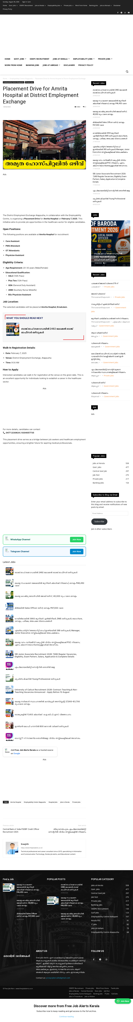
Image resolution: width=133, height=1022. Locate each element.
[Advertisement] (81, 36)
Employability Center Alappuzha (35, 802)
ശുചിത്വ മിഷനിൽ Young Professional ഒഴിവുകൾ (109, 200)
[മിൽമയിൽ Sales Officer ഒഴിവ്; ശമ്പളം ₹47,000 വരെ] (9, 916)
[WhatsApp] (125, 12)
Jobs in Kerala (64, 802)
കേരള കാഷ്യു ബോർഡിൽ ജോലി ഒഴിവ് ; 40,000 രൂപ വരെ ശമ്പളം (110, 112)
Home (5, 78)
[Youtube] (128, 12)
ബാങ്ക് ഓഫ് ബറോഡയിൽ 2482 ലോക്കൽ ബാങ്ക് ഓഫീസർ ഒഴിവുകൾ (110, 91)
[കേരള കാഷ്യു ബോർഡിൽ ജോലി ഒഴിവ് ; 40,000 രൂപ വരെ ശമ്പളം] (9, 903)
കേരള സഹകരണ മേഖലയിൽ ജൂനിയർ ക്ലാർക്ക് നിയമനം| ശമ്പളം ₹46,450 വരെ (110, 102)
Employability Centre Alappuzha (21, 78)
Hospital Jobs (53, 802)
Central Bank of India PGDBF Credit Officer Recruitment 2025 (21, 830)
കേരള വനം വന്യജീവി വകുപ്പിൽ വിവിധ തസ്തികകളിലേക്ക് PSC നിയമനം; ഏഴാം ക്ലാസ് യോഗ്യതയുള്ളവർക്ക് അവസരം (110, 163)
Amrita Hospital (15, 802)
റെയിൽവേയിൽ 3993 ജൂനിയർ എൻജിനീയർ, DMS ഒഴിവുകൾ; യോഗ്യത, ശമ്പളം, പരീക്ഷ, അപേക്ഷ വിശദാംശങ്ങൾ (110, 136)
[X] (38, 112)
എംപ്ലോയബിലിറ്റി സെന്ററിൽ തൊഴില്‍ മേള (111, 191)
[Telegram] (121, 12)
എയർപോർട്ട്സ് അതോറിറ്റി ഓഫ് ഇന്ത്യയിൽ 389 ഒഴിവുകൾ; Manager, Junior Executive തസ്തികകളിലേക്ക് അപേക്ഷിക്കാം (111, 149)
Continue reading (66, 1016)
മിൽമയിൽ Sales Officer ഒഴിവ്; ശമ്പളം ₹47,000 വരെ (108, 123)
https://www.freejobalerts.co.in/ (31, 848)
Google (17, 753)
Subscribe (99, 521)
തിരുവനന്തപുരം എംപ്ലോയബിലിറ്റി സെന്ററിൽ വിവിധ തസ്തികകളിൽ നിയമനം (67, 830)
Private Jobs (29, 82)
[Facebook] (117, 12)
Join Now (76, 539)
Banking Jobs (100, 249)
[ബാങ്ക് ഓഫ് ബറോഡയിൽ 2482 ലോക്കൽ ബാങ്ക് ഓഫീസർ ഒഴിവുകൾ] (110, 243)
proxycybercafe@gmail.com (58, 978)
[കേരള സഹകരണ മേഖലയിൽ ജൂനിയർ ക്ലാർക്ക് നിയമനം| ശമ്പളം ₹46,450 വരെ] (9, 887)
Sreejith (25, 844)
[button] (127, 71)
